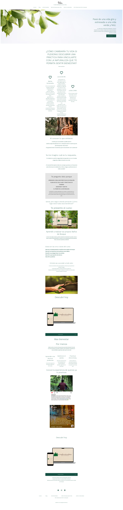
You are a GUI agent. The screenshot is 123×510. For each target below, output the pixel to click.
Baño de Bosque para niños (56, 7)
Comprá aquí (60, 334)
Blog (39, 7)
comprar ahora (60, 474)
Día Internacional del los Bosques (80, 7)
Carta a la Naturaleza (68, 7)
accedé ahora (110, 35)
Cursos (34, 7)
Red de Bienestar (45, 7)
